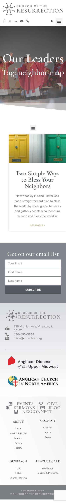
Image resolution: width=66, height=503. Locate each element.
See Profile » (37, 225)
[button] (59, 21)
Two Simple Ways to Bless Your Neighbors (37, 179)
